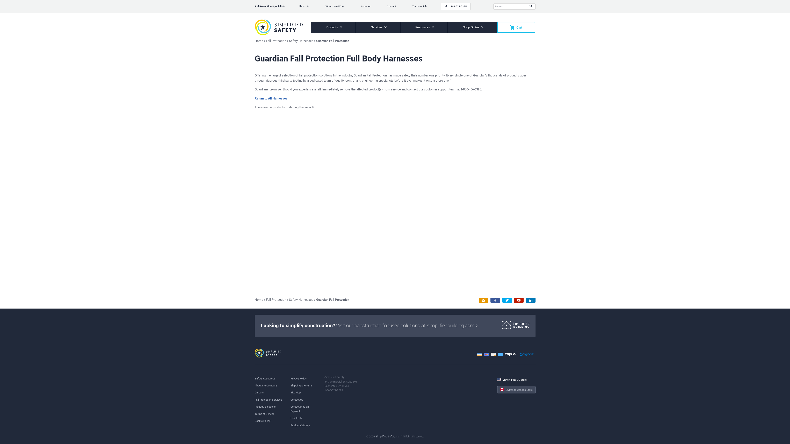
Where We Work (334, 6)
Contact (391, 6)
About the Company (266, 385)
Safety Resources (265, 378)
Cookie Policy (262, 420)
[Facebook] (495, 300)
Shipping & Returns (301, 385)
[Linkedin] (531, 300)
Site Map (295, 392)
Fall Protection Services (268, 399)
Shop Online (471, 27)
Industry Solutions (265, 406)
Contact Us (296, 399)
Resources (423, 27)
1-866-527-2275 (457, 6)
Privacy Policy (298, 378)
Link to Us (296, 418)
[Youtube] (519, 300)
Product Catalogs (300, 425)
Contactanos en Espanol (299, 409)
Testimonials (419, 6)
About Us (304, 6)
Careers (259, 392)
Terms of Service (264, 413)
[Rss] (483, 300)
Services (377, 27)
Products (332, 27)
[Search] (530, 6)
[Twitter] (507, 300)
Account (366, 6)
